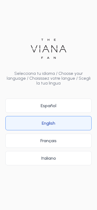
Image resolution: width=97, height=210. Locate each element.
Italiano (48, 158)
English (48, 123)
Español (48, 105)
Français (48, 140)
